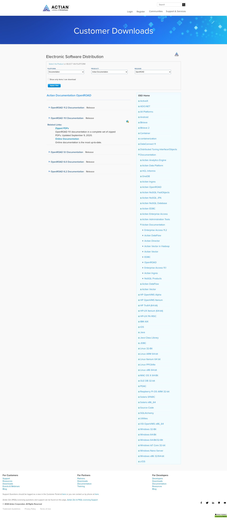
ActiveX (144, 101)
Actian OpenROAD (151, 187)
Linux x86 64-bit (148, 370)
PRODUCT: (95, 68)
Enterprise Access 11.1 (154, 267)
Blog (5, 488)
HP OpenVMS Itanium (151, 300)
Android (144, 117)
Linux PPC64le (147, 364)
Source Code (147, 407)
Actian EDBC (148, 208)
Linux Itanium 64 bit (150, 359)
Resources (7, 481)
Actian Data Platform (152, 165)
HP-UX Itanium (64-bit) (151, 310)
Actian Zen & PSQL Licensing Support (82, 499)
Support (6, 478)
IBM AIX (144, 321)
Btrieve (143, 122)
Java (142, 332)
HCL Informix (148, 170)
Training (81, 486)
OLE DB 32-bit (147, 380)
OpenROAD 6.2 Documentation (67, 171)
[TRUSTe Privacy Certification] (221, 515)
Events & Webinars (11, 486)
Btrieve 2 (144, 127)
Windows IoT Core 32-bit (152, 445)
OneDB (145, 176)
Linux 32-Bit (146, 348)
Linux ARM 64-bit (149, 353)
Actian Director (151, 240)
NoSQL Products (152, 278)
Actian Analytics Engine (153, 160)
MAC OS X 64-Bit (149, 375)
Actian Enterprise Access (154, 214)
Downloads (8, 483)
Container (145, 133)
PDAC (143, 386)
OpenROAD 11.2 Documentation (67, 107)
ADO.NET (145, 106)
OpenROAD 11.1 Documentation (67, 118)
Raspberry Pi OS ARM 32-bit (154, 391)
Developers (157, 478)
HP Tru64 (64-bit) (149, 305)
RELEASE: (138, 68)
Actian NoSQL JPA (151, 197)
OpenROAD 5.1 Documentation (67, 152)
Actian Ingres (148, 181)
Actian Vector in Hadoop (156, 246)
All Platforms (146, 111)
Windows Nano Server (151, 450)
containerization (148, 138)
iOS (142, 327)
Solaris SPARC (147, 396)
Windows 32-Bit (148, 429)
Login (130, 11)
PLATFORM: (52, 68)
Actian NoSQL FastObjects (155, 192)
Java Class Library (149, 337)
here (64, 494)
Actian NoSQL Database (154, 203)
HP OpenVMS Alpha (150, 294)
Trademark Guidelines (11, 509)
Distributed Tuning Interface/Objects (158, 149)
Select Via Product (56, 64)
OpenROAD (150, 262)
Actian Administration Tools (155, 219)
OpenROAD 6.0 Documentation (67, 161)
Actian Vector (150, 251)
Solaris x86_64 (148, 402)
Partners (81, 478)
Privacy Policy (30, 509)
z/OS (142, 461)
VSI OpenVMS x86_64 (152, 423)
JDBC (143, 343)
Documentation (148, 154)
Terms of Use (45, 509)
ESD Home (144, 95)
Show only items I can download (63, 79)
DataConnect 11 (148, 144)
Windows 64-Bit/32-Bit (151, 440)
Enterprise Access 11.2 (155, 230)
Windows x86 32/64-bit (152, 456)
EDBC (146, 257)
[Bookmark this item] (127, 121)
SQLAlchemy (147, 413)
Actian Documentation (153, 224)
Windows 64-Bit (148, 434)
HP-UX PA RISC (148, 316)
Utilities (144, 418)
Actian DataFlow (152, 235)
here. (97, 494)
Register (141, 11)
